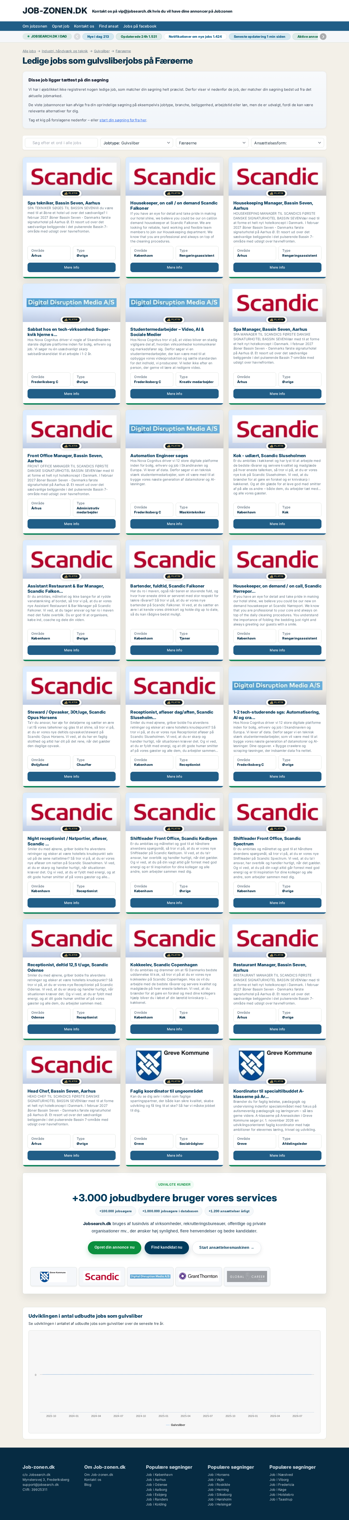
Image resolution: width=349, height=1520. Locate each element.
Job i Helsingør (219, 1504)
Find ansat (108, 26)
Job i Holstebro (281, 1494)
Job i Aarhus (156, 1479)
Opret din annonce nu (114, 1247)
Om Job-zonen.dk (98, 1475)
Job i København (159, 1475)
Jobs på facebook (139, 26)
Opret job (60, 26)
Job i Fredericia (281, 1484)
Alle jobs (29, 51)
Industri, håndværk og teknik (65, 51)
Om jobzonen (35, 26)
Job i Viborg (279, 1479)
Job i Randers (157, 1499)
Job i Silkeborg (220, 1494)
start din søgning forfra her (122, 120)
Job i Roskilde (219, 1484)
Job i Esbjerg (156, 1494)
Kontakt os (84, 26)
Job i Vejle (216, 1479)
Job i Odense (156, 1484)
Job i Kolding (156, 1504)
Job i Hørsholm (219, 1499)
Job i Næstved (281, 1475)
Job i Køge (277, 1489)
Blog (87, 1484)
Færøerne (123, 51)
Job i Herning (218, 1489)
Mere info (71, 267)
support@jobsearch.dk (41, 1484)
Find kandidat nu (166, 1247)
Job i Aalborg (156, 1489)
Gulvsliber (102, 51)
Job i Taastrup (280, 1499)
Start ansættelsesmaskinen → (226, 1247)
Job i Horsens (219, 1475)
